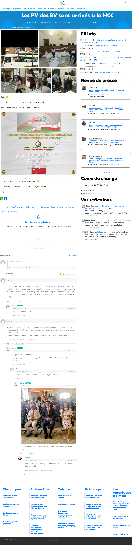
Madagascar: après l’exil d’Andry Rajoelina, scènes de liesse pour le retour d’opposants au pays (107, 109)
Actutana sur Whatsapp (38, 222)
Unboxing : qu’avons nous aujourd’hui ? (39, 496)
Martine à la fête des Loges (121, 526)
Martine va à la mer (121, 534)
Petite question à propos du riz (106, 67)
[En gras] (9, 267)
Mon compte (70, 9)
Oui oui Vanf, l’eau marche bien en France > (58, 207)
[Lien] (29, 267)
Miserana (24, 350)
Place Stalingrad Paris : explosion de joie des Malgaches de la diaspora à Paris (121, 506)
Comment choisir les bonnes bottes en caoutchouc (93, 528)
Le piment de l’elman (66, 504)
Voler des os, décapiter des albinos (106, 51)
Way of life (52, 9)
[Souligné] (14, 267)
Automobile (39, 489)
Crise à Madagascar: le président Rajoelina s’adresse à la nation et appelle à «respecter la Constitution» (106, 160)
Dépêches (17, 9)
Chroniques (7, 9)
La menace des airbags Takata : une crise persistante (39, 506)
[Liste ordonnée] (19, 267)
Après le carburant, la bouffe (105, 232)
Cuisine (64, 489)
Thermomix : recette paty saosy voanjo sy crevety (66, 526)
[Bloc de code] (27, 267)
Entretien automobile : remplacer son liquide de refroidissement (37, 529)
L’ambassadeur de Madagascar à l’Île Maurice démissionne (106, 91)
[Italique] (12, 267)
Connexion (81, 9)
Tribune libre (42, 9)
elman (14, 305)
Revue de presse (28, 9)
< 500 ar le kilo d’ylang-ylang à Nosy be (18, 207)
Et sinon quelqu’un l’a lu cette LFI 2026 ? (110, 46)
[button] (105, 172)
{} (31, 267)
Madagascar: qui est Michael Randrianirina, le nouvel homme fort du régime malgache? (106, 126)
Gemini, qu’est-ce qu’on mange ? (10, 496)
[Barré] (17, 267)
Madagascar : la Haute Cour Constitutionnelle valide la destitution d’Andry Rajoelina (106, 141)
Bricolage (93, 489)
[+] (34, 267)
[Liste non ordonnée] (22, 267)
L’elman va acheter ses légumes (120, 517)
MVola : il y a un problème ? (101, 63)
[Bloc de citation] (24, 267)
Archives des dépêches (9, 211)
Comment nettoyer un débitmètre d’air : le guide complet (39, 517)
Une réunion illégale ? (101, 72)
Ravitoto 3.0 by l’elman (64, 496)
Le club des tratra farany (105, 220)
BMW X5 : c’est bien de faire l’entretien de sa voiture (93, 517)
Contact (61, 9)
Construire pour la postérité (10, 523)
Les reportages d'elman (122, 492)
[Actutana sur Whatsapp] (38, 217)
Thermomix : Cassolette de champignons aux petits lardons (65, 514)
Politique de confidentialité (52, 540)
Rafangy (24, 308)
